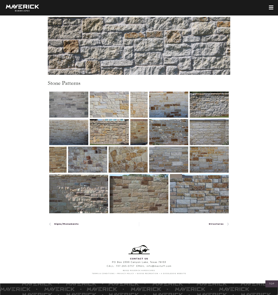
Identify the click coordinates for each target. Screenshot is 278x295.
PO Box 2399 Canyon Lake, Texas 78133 (139, 262)
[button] (271, 283)
